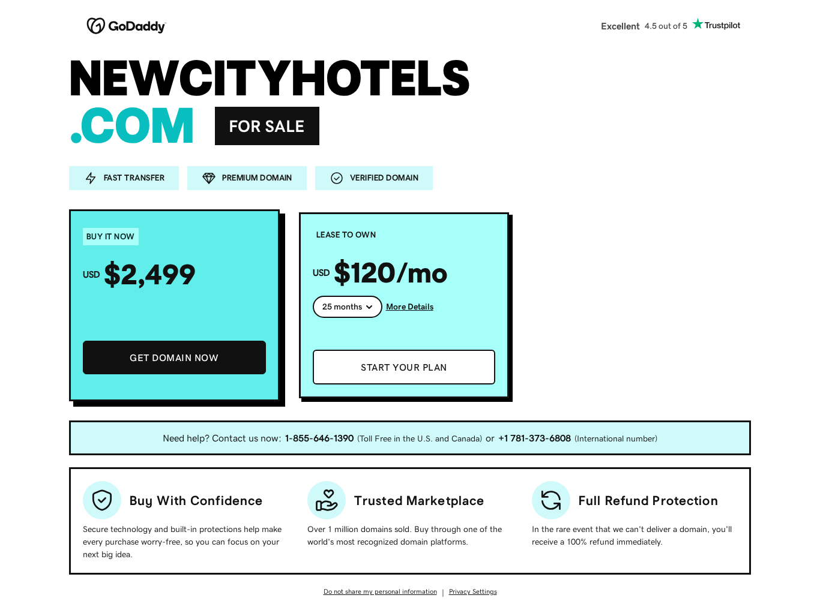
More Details (409, 306)
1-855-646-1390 (319, 438)
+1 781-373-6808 (534, 438)
